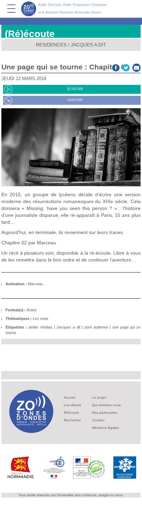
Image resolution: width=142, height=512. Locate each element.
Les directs (72, 405)
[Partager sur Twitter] (126, 67)
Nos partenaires (104, 412)
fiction (32, 310)
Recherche (72, 420)
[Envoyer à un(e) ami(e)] (136, 67)
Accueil (69, 397)
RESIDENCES (51, 44)
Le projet (99, 397)
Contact (98, 420)
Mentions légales (105, 428)
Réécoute (71, 412)
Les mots (40, 318)
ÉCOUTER (75, 89)
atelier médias (40, 327)
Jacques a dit (88, 44)
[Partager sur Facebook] (116, 67)
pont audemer (96, 327)
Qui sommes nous (106, 405)
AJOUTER (75, 100)
